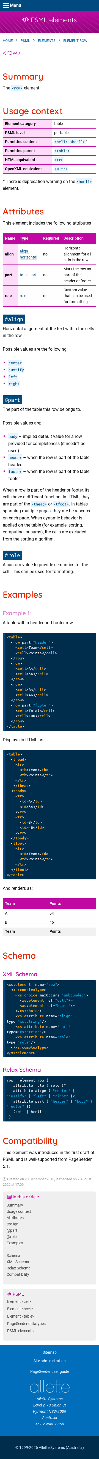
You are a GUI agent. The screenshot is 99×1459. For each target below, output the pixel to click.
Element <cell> (19, 1301)
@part (12, 1230)
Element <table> (20, 1316)
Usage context (19, 1211)
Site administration (50, 1361)
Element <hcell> (20, 1309)
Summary (15, 1205)
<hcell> (77, 141)
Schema (13, 1255)
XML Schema (18, 1262)
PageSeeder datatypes (26, 1323)
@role (11, 1236)
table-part (28, 275)
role (23, 295)
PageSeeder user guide (49, 1371)
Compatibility (18, 1274)
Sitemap (50, 1352)
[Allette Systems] (49, 1386)
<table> (62, 150)
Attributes (15, 1218)
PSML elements (53, 20)
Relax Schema (19, 1268)
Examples (15, 1243)
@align (12, 1224)
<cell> (61, 141)
